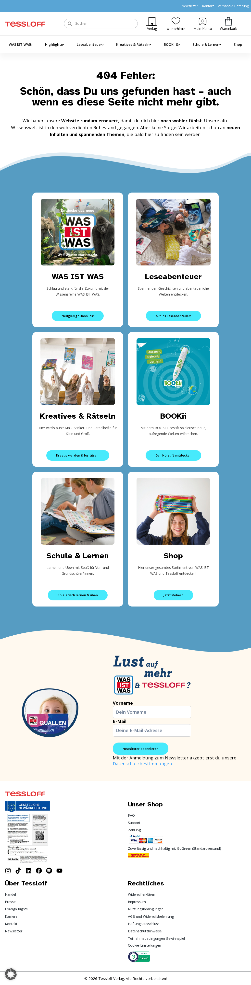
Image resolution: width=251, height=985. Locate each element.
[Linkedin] (28, 871)
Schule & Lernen (205, 44)
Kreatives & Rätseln (133, 44)
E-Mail (119, 721)
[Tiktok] (18, 871)
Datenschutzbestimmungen (142, 764)
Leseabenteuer (89, 44)
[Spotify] (49, 871)
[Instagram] (8, 871)
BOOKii (173, 416)
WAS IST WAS (20, 44)
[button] (11, 974)
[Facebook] (39, 871)
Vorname (123, 703)
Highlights (54, 44)
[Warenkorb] (228, 21)
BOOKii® (171, 44)
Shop (238, 44)
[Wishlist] (176, 21)
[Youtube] (59, 871)
